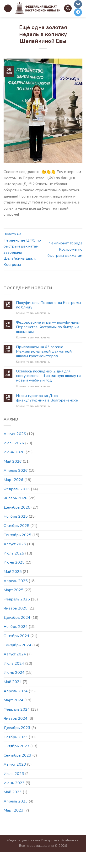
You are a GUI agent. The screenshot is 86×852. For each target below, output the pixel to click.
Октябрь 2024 (16, 636)
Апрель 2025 (16, 581)
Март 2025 (13, 590)
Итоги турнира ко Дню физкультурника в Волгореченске (47, 398)
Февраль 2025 (17, 599)
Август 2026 (15, 433)
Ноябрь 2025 (16, 516)
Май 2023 (13, 792)
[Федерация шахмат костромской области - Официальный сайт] (38, 8)
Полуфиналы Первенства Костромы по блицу (48, 305)
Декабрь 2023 (17, 727)
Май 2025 (13, 571)
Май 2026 (13, 461)
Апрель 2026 (16, 470)
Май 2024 (13, 681)
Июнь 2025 (14, 562)
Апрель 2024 (16, 691)
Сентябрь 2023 (17, 755)
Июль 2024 (14, 663)
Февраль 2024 (17, 709)
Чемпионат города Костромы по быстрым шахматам (65, 249)
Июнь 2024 (14, 672)
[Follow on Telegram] (78, 12)
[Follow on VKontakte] (78, 4)
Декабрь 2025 (17, 507)
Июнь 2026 (14, 452)
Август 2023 (15, 764)
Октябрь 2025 (16, 525)
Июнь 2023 (14, 783)
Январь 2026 (15, 498)
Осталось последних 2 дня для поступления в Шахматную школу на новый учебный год (48, 376)
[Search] (68, 8)
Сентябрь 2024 (17, 645)
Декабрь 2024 (17, 617)
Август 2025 (15, 544)
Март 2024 (13, 700)
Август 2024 (15, 654)
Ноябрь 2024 (16, 626)
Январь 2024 (15, 718)
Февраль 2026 (17, 489)
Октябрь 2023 (16, 746)
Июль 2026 (14, 443)
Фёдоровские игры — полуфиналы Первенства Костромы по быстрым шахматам (48, 327)
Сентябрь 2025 (17, 535)
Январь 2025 (15, 608)
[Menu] (8, 8)
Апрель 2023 (16, 801)
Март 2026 (13, 479)
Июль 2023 (14, 773)
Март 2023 (13, 810)
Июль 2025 (14, 553)
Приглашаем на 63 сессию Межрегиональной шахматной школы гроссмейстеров (44, 352)
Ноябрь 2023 (16, 737)
